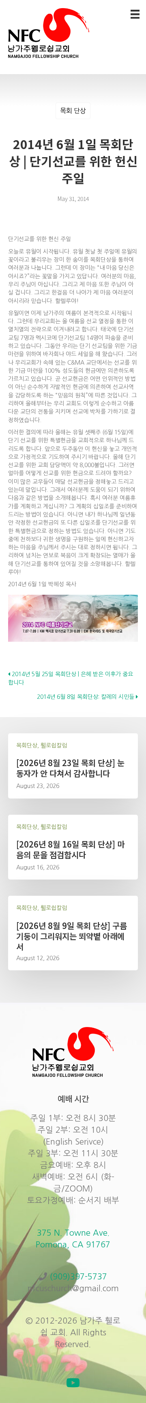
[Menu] (135, 14)
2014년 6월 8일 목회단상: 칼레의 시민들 (86, 697)
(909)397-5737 (78, 1277)
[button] (73, 1383)
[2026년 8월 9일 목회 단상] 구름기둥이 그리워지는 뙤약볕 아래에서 (71, 936)
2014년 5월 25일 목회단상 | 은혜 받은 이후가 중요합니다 (70, 678)
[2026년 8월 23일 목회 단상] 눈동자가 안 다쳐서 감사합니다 (70, 768)
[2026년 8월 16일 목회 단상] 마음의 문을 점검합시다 (70, 849)
